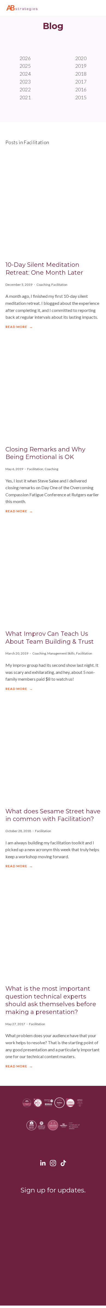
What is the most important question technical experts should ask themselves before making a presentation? (50, 1000)
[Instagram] (53, 1163)
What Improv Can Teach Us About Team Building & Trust (49, 637)
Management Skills (61, 653)
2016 (80, 89)
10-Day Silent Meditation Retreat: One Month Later (44, 268)
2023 (25, 82)
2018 (80, 74)
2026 (25, 58)
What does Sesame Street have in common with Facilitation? (53, 815)
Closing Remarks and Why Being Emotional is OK (45, 453)
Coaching (43, 285)
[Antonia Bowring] (42, 1163)
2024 (25, 74)
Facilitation (59, 285)
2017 (80, 82)
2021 (25, 97)
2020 (80, 58)
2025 (25, 66)
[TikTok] (63, 1163)
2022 (25, 89)
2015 (80, 97)
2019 (80, 66)
